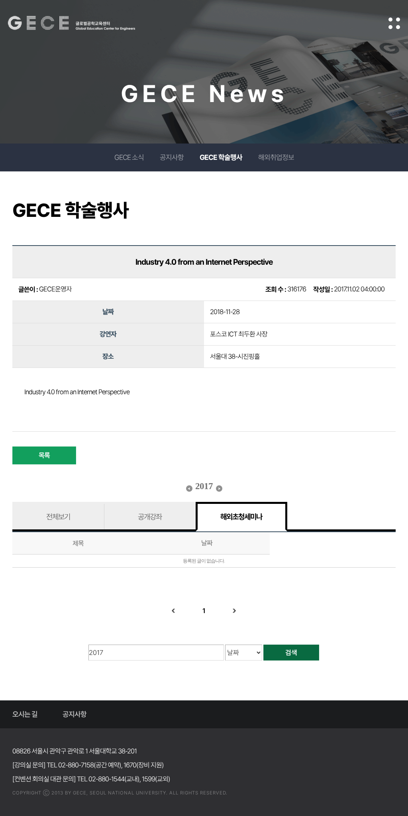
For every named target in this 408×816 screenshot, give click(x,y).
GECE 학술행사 (221, 157)
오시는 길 (24, 714)
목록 (44, 455)
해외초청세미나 (241, 516)
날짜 (206, 543)
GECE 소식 (129, 157)
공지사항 (172, 157)
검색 (291, 653)
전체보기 (58, 516)
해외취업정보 (276, 157)
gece (81, 23)
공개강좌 (150, 516)
